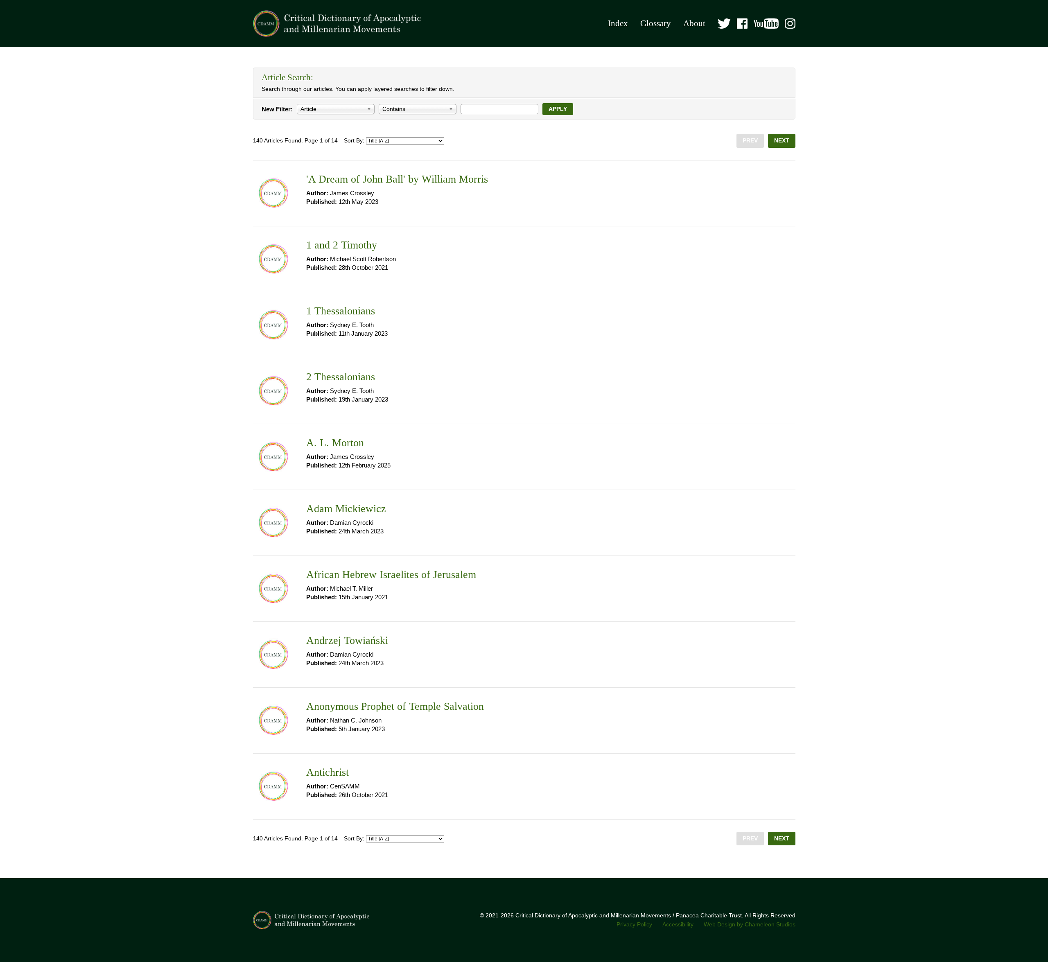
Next (781, 141)
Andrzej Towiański (347, 640)
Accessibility (677, 924)
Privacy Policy (634, 924)
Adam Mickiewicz (346, 509)
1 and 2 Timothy (341, 245)
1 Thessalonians (340, 311)
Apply (558, 109)
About (694, 23)
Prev (750, 141)
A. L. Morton (335, 443)
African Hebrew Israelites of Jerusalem (391, 574)
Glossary (655, 23)
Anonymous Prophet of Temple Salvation (395, 706)
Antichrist (327, 772)
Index (618, 23)
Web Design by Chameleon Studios (749, 924)
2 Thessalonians (340, 377)
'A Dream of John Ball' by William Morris (397, 179)
